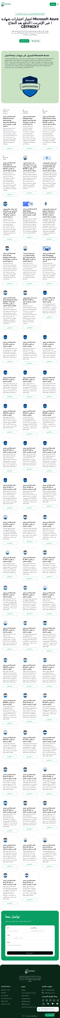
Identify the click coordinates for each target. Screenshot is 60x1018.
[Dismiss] (57, 1009)
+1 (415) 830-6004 (49, 990)
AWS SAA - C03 (5, 990)
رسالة (8, 942)
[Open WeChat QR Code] (48, 1004)
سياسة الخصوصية (26, 998)
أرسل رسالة (29, 953)
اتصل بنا (53, 4)
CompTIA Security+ (6, 998)
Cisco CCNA (4, 995)
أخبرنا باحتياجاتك (24, 40)
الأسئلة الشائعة (25, 995)
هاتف (8, 935)
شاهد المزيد (9, 148)
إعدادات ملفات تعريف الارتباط (29, 1007)
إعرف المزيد (36, 40)
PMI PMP (3, 993)
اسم (8, 927)
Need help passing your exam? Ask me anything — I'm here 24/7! (48, 1009)
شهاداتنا (23, 990)
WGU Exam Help (5, 1004)
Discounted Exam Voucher (29, 993)
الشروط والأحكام (26, 1001)
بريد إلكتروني (34, 927)
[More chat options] (57, 1015)
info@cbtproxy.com (49, 993)
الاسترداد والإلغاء (26, 1004)
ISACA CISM (4, 1001)
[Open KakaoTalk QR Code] (52, 1004)
